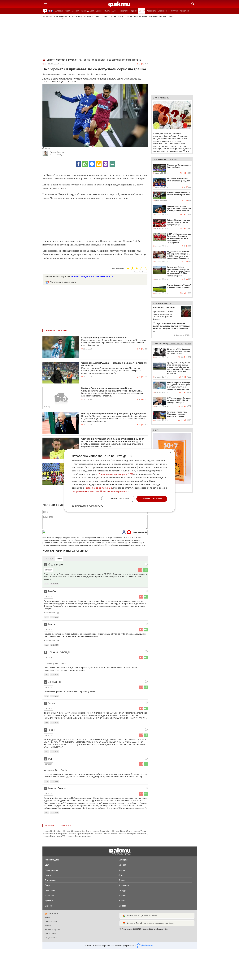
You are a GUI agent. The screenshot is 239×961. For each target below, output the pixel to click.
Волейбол (88, 16)
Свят (67, 11)
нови (188, 343)
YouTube (95, 276)
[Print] (112, 164)
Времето (49, 900)
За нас (47, 918)
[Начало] (119, 4)
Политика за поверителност (114, 491)
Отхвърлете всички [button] (118, 498)
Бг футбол (47, 16)
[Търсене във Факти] (193, 4)
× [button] (170, 452)
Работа (48, 926)
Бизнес (99, 11)
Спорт (142, 11)
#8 (58, 640)
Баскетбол (77, 16)
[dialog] (119, 480)
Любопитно (163, 11)
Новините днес (52, 860)
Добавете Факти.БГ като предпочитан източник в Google (150, 923)
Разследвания (87, 11)
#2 (56, 663)
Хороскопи (151, 11)
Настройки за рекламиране (98, 487)
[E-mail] (99, 164)
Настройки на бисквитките (85, 491)
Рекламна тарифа (52, 930)
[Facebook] (78, 164)
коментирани (175, 343)
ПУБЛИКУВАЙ (140, 532)
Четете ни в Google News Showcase (142, 915)
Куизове (122, 906)
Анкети (122, 900)
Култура (174, 11)
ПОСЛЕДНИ (49, 558)
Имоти (107, 11)
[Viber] (105, 164)
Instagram (85, 276)
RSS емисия (53, 914)
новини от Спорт (167, 159)
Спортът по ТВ (174, 16)
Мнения (75, 11)
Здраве (122, 895)
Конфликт (184, 11)
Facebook (75, 276)
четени (163, 343)
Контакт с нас (50, 934)
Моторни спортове (157, 16)
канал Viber (105, 276)
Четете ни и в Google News (63, 282)
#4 (58, 613)
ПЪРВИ (59, 558)
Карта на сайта (51, 922)
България (59, 11)
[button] (87, 506)
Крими (134, 11)
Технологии (124, 11)
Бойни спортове (109, 16)
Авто (114, 11)
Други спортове (125, 16)
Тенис (97, 16)
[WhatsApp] (85, 164)
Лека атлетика (140, 16)
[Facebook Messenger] (92, 164)
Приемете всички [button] (152, 498)
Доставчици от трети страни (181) (116, 474)
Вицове (48, 906)
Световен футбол (62, 16)
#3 (56, 770)
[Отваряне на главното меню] (45, 4)
